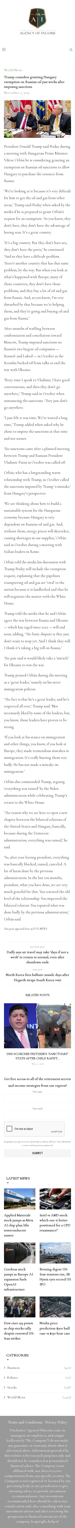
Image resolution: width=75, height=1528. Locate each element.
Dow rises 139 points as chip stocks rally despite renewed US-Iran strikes (19, 1330)
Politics (39, 1377)
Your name (37, 1091)
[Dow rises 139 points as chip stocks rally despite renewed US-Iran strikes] (19, 1307)
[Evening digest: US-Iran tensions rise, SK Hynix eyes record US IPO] (55, 1253)
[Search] (71, 50)
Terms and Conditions (25, 1422)
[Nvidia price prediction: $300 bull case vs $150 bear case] (55, 1307)
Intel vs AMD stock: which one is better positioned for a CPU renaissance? (55, 1223)
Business (39, 1367)
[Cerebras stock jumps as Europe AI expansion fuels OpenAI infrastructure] (19, 1253)
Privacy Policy (56, 1422)
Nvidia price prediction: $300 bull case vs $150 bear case (55, 1328)
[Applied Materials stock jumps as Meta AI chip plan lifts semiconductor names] (19, 1198)
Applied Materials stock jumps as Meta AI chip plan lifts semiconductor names (18, 1225)
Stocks (39, 1387)
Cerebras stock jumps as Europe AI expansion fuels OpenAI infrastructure (18, 1279)
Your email (37, 1108)
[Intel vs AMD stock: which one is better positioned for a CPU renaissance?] (55, 1198)
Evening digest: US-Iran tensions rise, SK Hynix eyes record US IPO (55, 1277)
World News (39, 1397)
